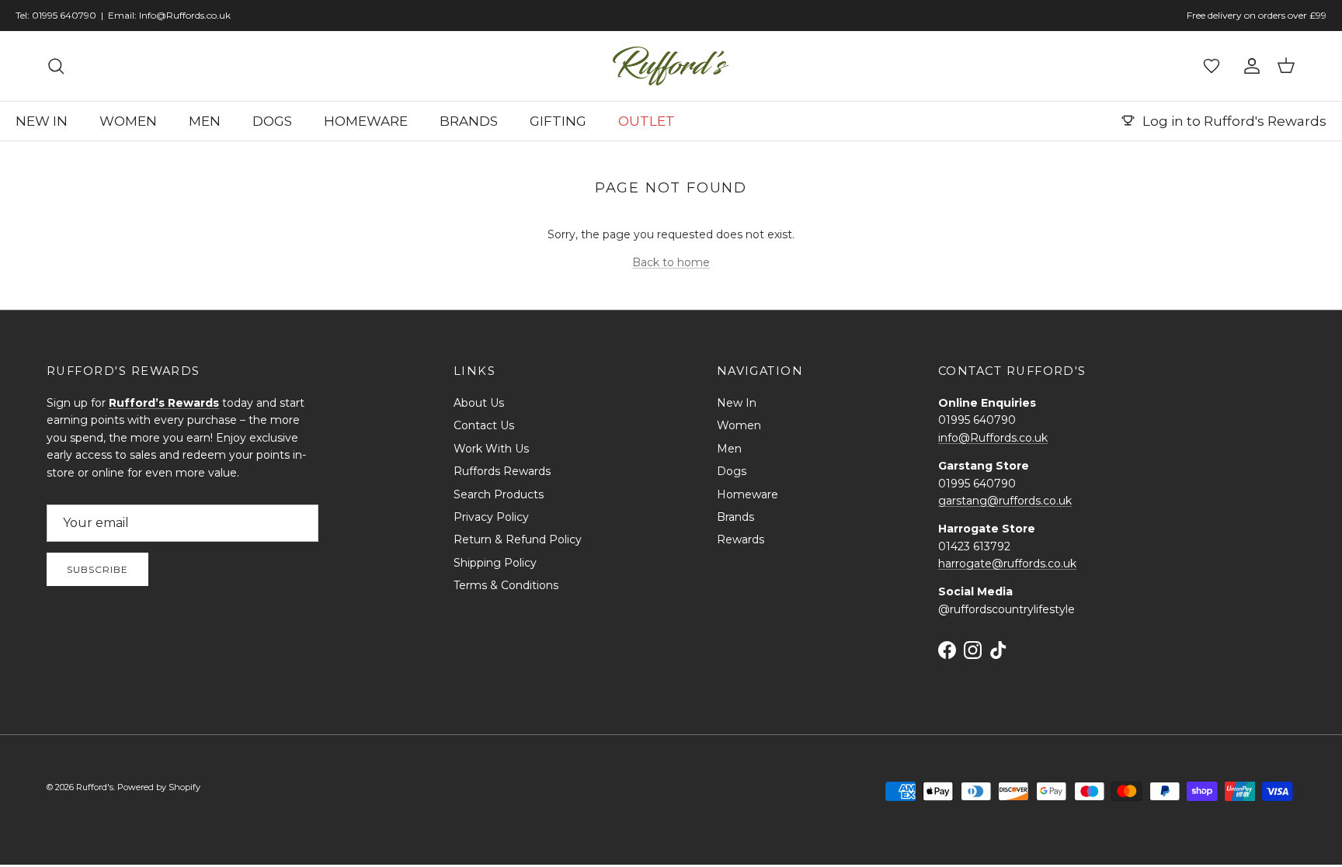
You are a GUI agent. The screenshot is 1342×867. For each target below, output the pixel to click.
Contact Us (484, 425)
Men (729, 449)
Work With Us (491, 449)
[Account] (1248, 66)
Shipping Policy (495, 563)
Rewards (740, 539)
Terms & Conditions (506, 585)
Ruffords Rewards (502, 471)
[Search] (56, 66)
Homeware (747, 494)
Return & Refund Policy (518, 539)
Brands (735, 517)
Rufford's (94, 787)
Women (739, 425)
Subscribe (97, 569)
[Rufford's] (671, 66)
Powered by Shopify (158, 787)
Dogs (731, 471)
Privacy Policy (491, 517)
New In (736, 403)
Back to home (671, 262)
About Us (479, 403)
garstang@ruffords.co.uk (1005, 501)
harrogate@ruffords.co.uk (1007, 563)
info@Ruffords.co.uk (993, 438)
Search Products (499, 494)
